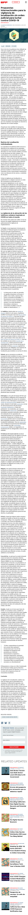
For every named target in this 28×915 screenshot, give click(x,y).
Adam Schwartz (19, 784)
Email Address (6, 740)
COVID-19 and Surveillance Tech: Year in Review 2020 (17, 864)
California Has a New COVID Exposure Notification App (17, 909)
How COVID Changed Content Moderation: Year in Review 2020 (17, 879)
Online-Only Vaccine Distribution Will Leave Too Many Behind (18, 834)
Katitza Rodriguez (7, 25)
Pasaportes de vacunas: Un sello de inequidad (17, 894)
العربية (2, 46)
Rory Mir (22, 843)
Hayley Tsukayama (14, 817)
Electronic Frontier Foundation (4, 2)
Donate (16, 2)
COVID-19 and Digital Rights (9, 717)
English (8, 46)
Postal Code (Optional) (8, 735)
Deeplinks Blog (14, 767)
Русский (14, 46)
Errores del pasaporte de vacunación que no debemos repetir (18, 789)
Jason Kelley (18, 904)
